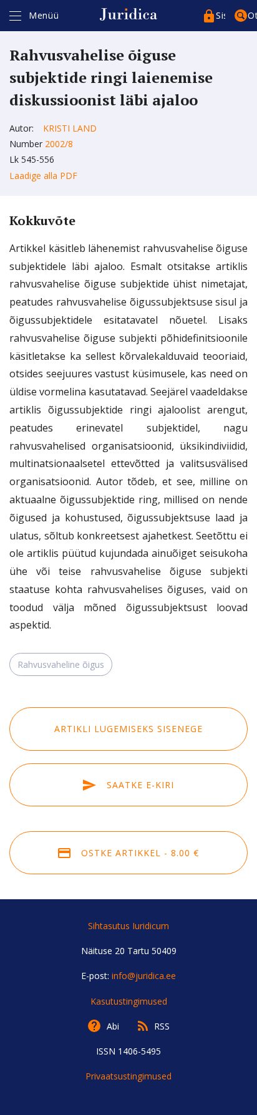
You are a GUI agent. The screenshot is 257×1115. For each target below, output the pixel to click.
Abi (113, 1026)
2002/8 (59, 144)
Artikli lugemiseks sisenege (128, 729)
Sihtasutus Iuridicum (128, 926)
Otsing (252, 15)
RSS (162, 1026)
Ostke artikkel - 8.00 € (138, 853)
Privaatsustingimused (128, 1076)
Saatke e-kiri (139, 785)
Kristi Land (70, 128)
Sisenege (220, 15)
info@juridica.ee (144, 976)
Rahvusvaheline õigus (60, 664)
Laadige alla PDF (43, 175)
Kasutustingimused (128, 1001)
